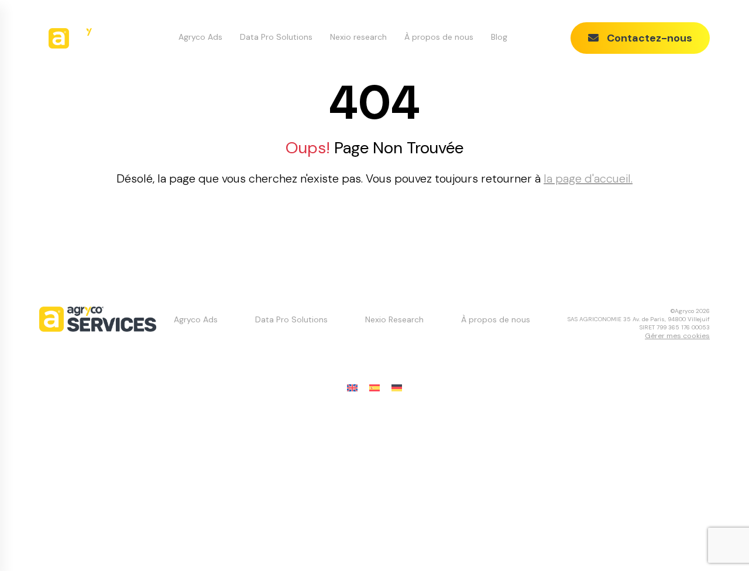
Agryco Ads (200, 37)
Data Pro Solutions (276, 37)
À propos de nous (438, 37)
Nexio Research (394, 319)
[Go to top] (716, 538)
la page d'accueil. (588, 178)
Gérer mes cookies (677, 336)
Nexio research (358, 37)
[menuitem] (352, 388)
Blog (499, 37)
